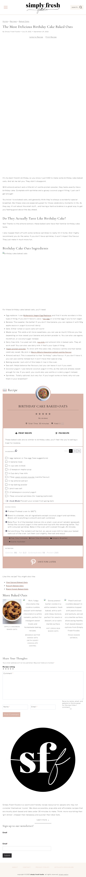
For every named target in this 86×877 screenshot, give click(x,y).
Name (6, 707)
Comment (8, 673)
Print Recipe (51, 37)
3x (79, 451)
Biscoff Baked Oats (15, 586)
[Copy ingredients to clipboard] (16, 450)
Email (34, 707)
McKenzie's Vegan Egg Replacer (37, 315)
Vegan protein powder (16, 349)
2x (75, 451)
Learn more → (43, 820)
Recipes (13, 21)
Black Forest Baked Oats (17, 589)
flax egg (46, 319)
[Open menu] (6, 7)
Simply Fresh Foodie (12, 31)
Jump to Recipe (36, 37)
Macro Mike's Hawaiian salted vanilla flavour (51, 352)
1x (71, 451)
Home (5, 21)
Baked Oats (24, 21)
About (15, 867)
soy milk (41, 342)
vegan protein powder (25, 477)
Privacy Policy (43, 867)
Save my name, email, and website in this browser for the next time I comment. (72, 704)
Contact (27, 867)
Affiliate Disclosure (64, 867)
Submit (7, 855)
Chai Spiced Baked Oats (17, 582)
